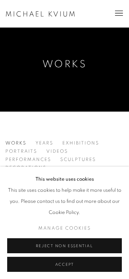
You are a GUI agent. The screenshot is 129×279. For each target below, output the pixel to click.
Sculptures (78, 159)
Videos (57, 151)
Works (64, 64)
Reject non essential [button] (64, 246)
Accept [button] (64, 264)
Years (44, 143)
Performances (28, 159)
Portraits (21, 151)
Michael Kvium (41, 14)
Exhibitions (80, 143)
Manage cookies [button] (64, 228)
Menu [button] (118, 13)
